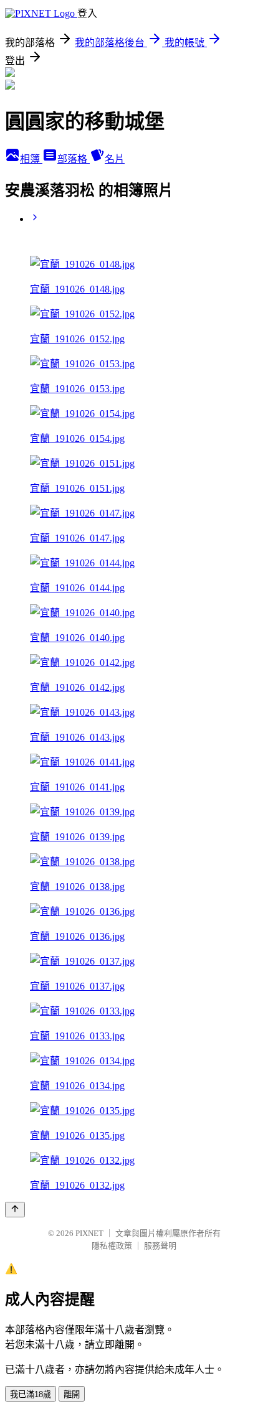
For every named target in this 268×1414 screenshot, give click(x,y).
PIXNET (89, 1233)
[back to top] (15, 1209)
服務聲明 (160, 1245)
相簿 (31, 159)
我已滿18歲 (30, 1394)
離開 (72, 1394)
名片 (115, 159)
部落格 (73, 159)
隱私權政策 (112, 1245)
